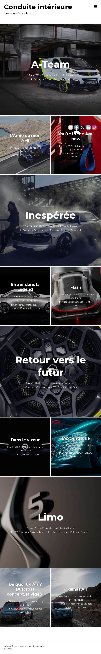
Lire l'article (50, 69)
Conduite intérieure (38, 7)
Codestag (7, 649)
